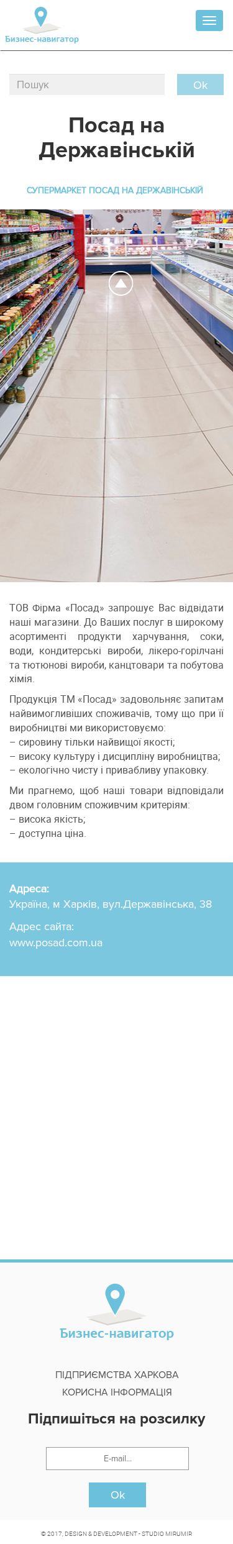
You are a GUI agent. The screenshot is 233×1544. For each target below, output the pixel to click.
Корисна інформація (117, 1392)
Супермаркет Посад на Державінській (115, 190)
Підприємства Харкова (117, 1375)
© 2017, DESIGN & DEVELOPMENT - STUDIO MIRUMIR (116, 1533)
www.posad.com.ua (56, 942)
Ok (118, 1495)
